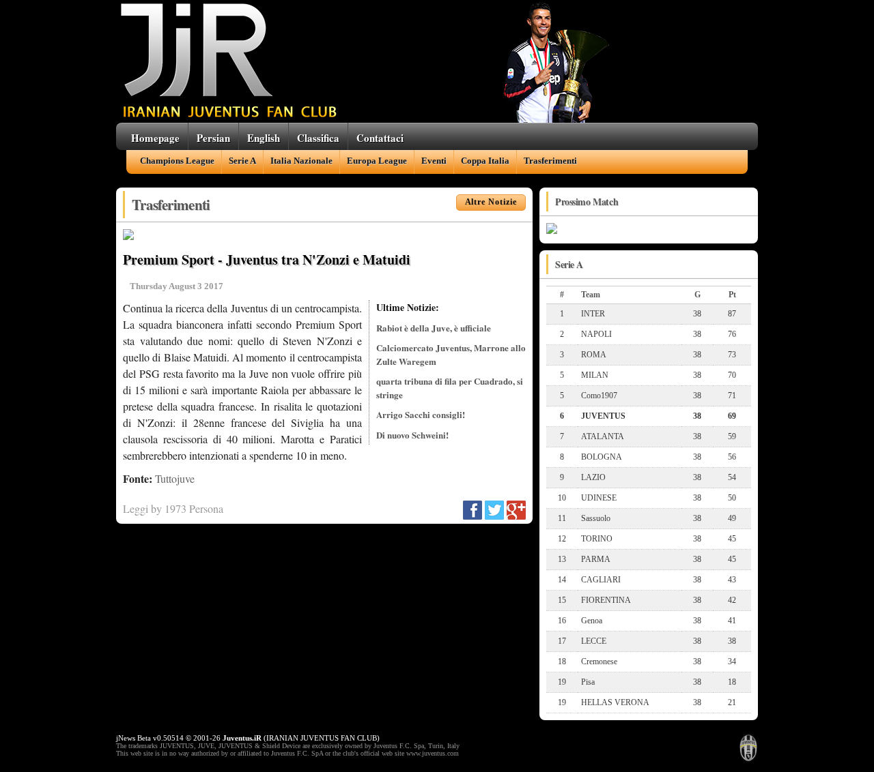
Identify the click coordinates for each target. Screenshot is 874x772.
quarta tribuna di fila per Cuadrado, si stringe (449, 387)
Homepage (155, 137)
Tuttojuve (175, 478)
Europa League (377, 160)
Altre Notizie (491, 202)
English (263, 137)
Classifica (318, 137)
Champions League (177, 160)
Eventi (434, 160)
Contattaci (380, 137)
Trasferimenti (550, 160)
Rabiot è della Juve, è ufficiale (433, 327)
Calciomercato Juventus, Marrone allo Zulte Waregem (451, 354)
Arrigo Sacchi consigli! (420, 414)
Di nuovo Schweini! (412, 434)
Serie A (242, 160)
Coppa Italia (485, 160)
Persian (213, 137)
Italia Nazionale (301, 160)
